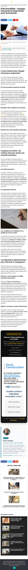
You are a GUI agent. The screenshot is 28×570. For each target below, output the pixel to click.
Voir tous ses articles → (8, 455)
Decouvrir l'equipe (18, 455)
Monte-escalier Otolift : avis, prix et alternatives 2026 (17, 550)
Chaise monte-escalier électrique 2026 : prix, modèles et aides (16, 519)
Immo (5, 5)
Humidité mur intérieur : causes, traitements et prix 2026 (17, 542)
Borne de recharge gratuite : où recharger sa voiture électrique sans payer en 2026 (17, 535)
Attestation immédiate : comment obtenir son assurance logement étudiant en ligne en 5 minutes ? (14, 478)
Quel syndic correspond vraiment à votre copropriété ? (14, 493)
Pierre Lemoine (7, 48)
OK (14, 567)
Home (2, 5)
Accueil (2, 42)
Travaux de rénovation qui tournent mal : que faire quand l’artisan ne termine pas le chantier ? (14, 506)
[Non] (26, 564)
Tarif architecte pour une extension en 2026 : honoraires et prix (16, 527)
